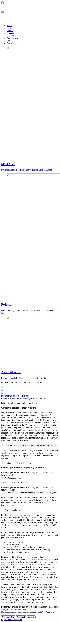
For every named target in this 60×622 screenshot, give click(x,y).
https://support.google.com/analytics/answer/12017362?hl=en (28, 612)
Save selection (8, 617)
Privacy (25, 396)
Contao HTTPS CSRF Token (17, 463)
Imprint (4, 396)
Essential (8, 445)
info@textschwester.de (35, 398)
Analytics (8, 492)
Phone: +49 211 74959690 (13, 398)
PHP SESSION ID (12, 478)
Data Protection (15, 619)
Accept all (21, 617)
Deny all (31, 617)
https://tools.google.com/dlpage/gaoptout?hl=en (29, 602)
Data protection (15, 396)
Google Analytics (12, 510)
